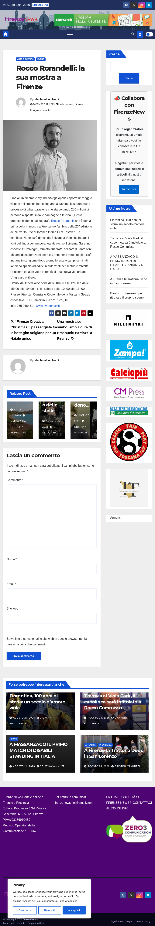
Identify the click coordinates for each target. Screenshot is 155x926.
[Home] (6, 34)
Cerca (114, 54)
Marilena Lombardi (47, 99)
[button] (132, 34)
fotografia (36, 109)
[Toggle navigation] (70, 34)
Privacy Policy (143, 921)
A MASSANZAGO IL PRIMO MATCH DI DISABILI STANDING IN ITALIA (38, 750)
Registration (116, 921)
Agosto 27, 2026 (24, 717)
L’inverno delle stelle (51, 404)
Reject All (49, 910)
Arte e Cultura (25, 59)
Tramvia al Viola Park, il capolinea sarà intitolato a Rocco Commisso (128, 242)
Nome (12, 559)
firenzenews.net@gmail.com (73, 802)
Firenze (79, 104)
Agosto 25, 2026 (99, 717)
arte (62, 104)
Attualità (90, 745)
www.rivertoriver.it (48, 305)
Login (129, 921)
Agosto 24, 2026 (24, 766)
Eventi (40, 59)
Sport (14, 739)
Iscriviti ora (129, 189)
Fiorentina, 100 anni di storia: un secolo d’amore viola (127, 224)
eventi (69, 104)
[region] (49, 898)
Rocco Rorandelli (62, 220)
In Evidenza (105, 745)
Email (11, 584)
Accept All (74, 910)
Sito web (12, 608)
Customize (25, 910)
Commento (15, 480)
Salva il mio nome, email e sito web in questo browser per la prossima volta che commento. (47, 641)
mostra (47, 109)
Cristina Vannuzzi (80, 430)
